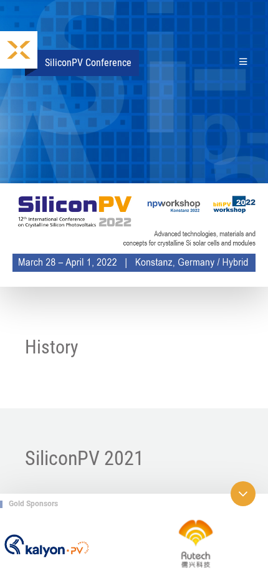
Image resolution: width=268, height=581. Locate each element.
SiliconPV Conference (88, 63)
